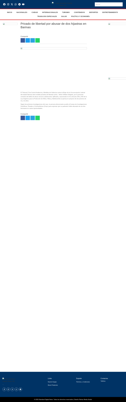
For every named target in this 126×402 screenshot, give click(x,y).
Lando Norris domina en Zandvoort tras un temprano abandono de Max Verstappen (42, 345)
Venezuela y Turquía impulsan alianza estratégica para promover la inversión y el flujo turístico (97, 58)
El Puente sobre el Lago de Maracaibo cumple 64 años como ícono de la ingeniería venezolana (97, 103)
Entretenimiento (110, 12)
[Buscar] (121, 4)
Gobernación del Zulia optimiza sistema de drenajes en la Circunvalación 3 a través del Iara (96, 121)
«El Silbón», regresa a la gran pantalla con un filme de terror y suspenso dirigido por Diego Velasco (51, 368)
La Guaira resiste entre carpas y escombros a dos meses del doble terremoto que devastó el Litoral (96, 80)
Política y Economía (80, 16)
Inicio (9, 12)
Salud (64, 16)
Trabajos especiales (47, 16)
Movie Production (53, 385)
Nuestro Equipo (52, 382)
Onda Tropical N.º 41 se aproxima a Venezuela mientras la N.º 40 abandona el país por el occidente (97, 145)
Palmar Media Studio (85, 399)
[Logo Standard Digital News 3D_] (63, 4)
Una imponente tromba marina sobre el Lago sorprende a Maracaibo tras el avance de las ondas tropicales (54, 351)
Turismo (66, 12)
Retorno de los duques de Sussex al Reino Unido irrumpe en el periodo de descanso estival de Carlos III (53, 356)
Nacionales (22, 12)
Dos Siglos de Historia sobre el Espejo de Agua (97, 162)
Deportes (93, 12)
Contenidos (79, 12)
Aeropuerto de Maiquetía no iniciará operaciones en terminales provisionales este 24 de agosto (49, 362)
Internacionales (50, 12)
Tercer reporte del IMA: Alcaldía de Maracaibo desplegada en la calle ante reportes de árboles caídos (97, 184)
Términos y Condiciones (83, 382)
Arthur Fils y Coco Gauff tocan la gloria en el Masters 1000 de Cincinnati (97, 37)
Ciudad (35, 12)
